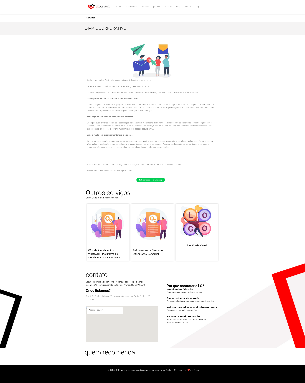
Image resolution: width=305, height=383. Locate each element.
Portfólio (156, 7)
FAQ (197, 7)
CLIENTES (168, 7)
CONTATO (188, 7)
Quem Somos (131, 7)
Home (118, 7)
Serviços (90, 17)
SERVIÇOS (145, 7)
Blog (178, 7)
